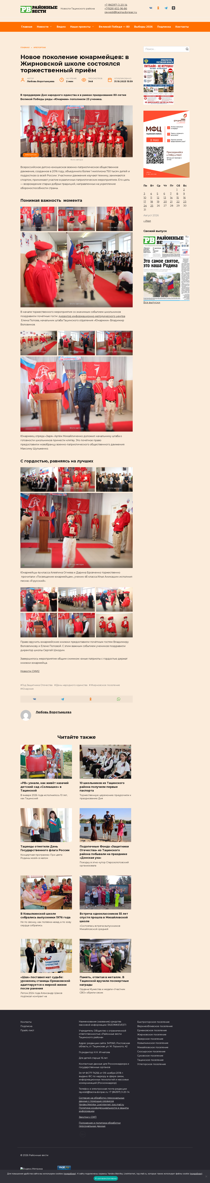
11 (151, 197)
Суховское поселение (150, 1055)
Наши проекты (80, 26)
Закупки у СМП (88, 1117)
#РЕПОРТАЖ (31, 155)
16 (184, 197)
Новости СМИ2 (30, 671)
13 (165, 197)
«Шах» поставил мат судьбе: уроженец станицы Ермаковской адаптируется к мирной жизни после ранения (45, 982)
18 (151, 201)
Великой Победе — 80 (114, 26)
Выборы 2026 (143, 26)
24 (145, 205)
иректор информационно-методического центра (92, 316)
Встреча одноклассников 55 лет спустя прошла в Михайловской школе (104, 917)
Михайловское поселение (152, 1047)
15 (177, 197)
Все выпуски (151, 302)
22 (178, 201)
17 (145, 201)
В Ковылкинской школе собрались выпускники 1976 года (45, 915)
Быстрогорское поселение (153, 1022)
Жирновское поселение (105, 685)
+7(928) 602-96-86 (116, 8)
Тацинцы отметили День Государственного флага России (44, 848)
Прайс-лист (27, 1030)
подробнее (69, 1173)
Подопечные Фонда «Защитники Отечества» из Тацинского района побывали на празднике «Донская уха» (104, 852)
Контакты (182, 26)
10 (145, 197)
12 (158, 197)
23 (184, 201)
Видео (61, 26)
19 (158, 201)
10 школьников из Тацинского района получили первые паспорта (102, 786)
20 (165, 201)
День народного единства (71, 685)
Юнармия (28, 688)
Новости (42, 26)
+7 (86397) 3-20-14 (116, 4)
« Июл (147, 220)
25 (151, 205)
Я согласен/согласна (105, 1178)
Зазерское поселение (150, 1038)
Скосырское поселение (151, 1051)
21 (171, 201)
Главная (26, 26)
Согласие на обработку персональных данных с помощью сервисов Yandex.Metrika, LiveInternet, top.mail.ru (101, 1101)
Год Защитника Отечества (37, 685)
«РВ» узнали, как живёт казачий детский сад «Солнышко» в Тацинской (44, 786)
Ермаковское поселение (152, 1030)
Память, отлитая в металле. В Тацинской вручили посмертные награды (104, 980)
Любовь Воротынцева (53, 712)
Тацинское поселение (150, 1060)
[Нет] (206, 1176)
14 (171, 197)
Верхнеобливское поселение (155, 1026)
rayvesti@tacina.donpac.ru (121, 12)
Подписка (164, 26)
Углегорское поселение (151, 1064)
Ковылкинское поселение (152, 1043)
